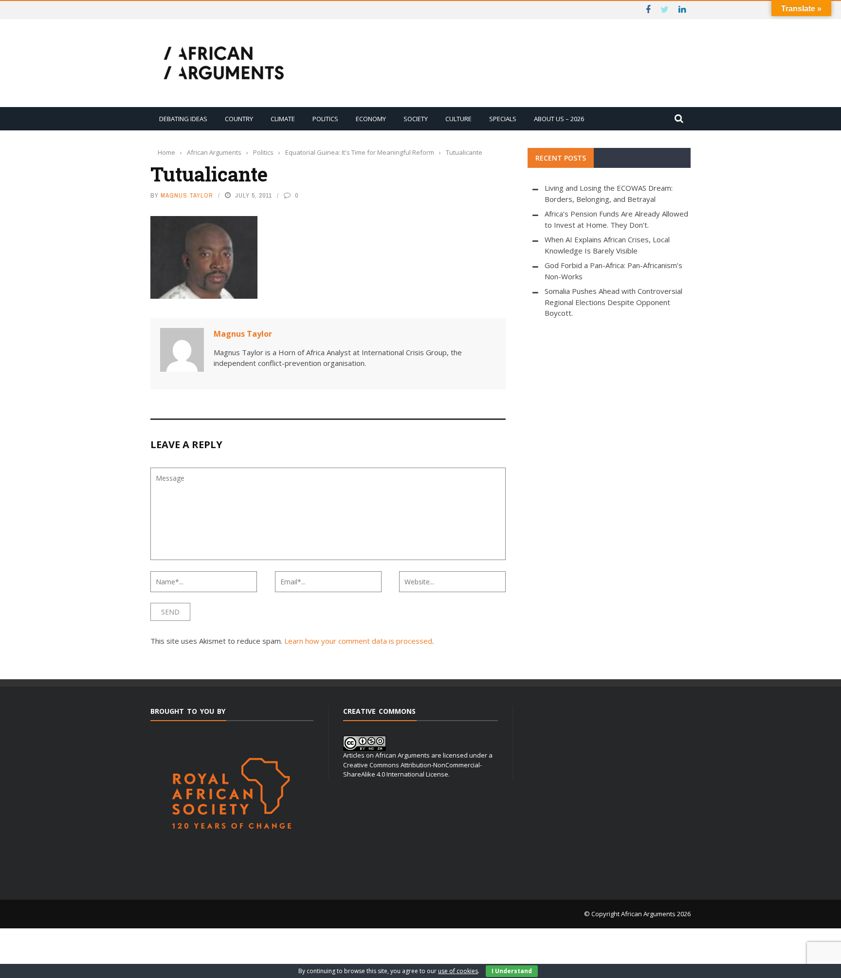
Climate (283, 118)
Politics (325, 118)
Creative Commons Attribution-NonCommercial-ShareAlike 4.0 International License (412, 770)
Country (239, 118)
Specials (502, 118)
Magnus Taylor (187, 195)
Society (415, 118)
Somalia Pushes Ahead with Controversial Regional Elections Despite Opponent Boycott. (613, 302)
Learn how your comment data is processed (358, 641)
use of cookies (458, 971)
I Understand (512, 971)
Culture (458, 118)
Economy (371, 118)
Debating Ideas (183, 118)
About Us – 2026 (559, 118)
